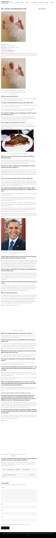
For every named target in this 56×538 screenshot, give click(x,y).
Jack (4, 469)
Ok (28, 535)
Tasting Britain (5, 2)
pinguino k (13, 455)
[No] (54, 535)
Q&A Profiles (41, 2)
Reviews (22, 2)
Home (12, 2)
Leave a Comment (26, 469)
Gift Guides (32, 474)
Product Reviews (34, 2)
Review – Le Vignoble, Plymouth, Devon (8, 475)
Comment (3, 487)
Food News (17, 2)
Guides (27, 2)
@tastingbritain (42, 8)
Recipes (47, 2)
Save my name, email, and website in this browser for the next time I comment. (16, 524)
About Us (52, 2)
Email (2, 510)
